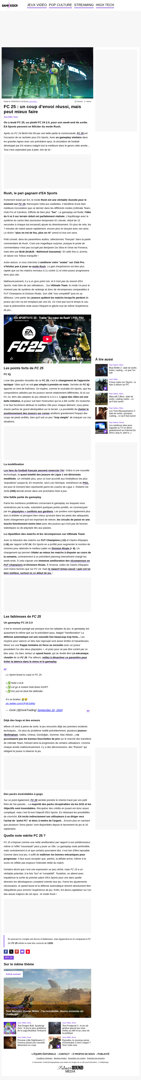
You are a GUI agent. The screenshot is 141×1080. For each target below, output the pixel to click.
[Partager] (17, 952)
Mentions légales (60, 1058)
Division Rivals (61, 548)
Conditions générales (44, 1058)
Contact (64, 1054)
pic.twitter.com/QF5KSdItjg (20, 703)
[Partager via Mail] (22, 952)
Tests (15, 117)
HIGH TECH (105, 5)
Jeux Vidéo (8, 117)
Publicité (103, 1054)
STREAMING (84, 5)
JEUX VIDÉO (37, 5)
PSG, (86, 482)
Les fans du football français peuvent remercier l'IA (34, 470)
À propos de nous (83, 1054)
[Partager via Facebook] (6, 952)
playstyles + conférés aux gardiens (32, 511)
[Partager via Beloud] (28, 952)
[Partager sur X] (11, 952)
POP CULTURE (60, 5)
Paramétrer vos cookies (77, 1058)
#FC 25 (8, 957)
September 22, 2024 (50, 710)
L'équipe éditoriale (44, 1054)
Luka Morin (33, 101)
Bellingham (11, 734)
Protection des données (96, 1058)
